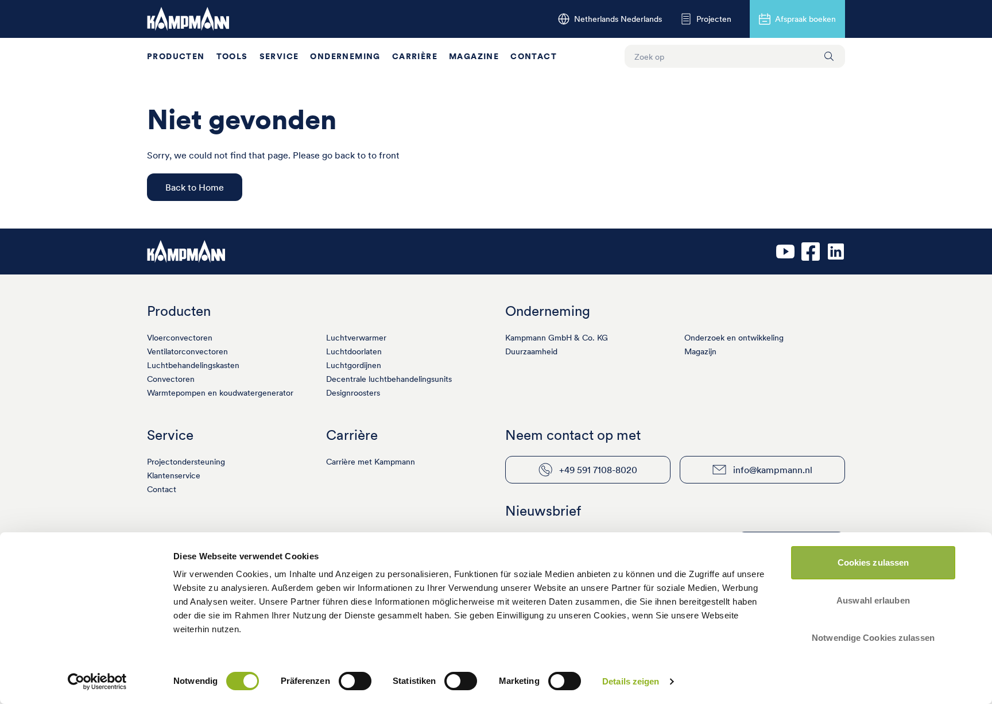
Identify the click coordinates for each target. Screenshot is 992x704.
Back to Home (194, 187)
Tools (232, 56)
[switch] (355, 681)
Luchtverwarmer (356, 337)
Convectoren (171, 379)
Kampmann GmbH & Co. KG (556, 337)
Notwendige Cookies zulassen (873, 638)
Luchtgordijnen (353, 365)
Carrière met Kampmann (370, 462)
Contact (533, 56)
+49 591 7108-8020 (598, 469)
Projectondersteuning (186, 462)
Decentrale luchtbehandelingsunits (389, 379)
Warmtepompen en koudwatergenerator (220, 393)
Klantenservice (173, 475)
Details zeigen (630, 681)
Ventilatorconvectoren (187, 351)
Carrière (414, 56)
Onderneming (345, 56)
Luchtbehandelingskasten (193, 365)
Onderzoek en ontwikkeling (734, 337)
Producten (176, 56)
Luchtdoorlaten (354, 351)
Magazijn (700, 351)
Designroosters (353, 393)
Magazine (474, 56)
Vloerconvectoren (179, 337)
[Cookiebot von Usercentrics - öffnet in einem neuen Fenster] (97, 681)
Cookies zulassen (873, 562)
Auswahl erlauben (873, 600)
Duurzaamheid (531, 351)
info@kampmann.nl (772, 469)
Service (279, 56)
